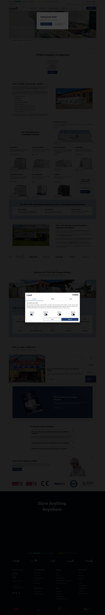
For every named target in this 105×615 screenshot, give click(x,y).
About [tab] (70, 298)
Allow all (70, 319)
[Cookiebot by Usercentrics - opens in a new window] (73, 295)
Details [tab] (52, 298)
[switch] (45, 315)
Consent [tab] (34, 298)
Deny (52, 319)
